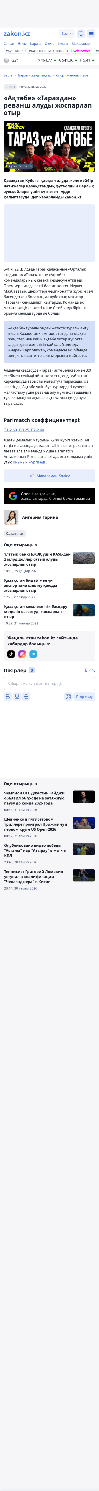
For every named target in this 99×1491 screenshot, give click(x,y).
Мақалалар (81, 43)
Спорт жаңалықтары (72, 75)
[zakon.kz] (17, 33)
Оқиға (50, 43)
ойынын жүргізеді (29, 462)
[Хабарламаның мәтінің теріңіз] (49, 683)
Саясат (9, 43)
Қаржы (35, 43)
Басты (8, 75)
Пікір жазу (84, 696)
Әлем (22, 43)
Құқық (63, 43)
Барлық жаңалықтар (34, 75)
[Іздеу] (81, 33)
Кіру (92, 670)
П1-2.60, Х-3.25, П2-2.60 (24, 429)
